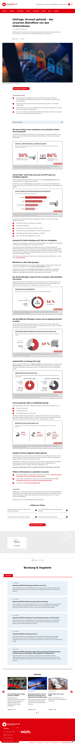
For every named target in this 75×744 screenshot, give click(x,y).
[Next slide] (71, 692)
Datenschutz (32, 742)
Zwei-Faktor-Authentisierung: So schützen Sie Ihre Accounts (50, 510)
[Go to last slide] (3, 692)
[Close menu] (17, 727)
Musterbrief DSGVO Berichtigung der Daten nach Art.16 (29, 585)
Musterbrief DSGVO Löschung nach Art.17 (25, 634)
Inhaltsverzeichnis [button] (17, 122)
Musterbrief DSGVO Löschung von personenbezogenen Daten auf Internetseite (36, 618)
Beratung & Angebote (20, 88)
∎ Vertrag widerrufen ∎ (66, 742)
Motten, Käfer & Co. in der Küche (56, 694)
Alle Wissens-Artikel (36, 525)
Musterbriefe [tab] (8, 575)
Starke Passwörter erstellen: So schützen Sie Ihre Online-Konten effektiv (19, 510)
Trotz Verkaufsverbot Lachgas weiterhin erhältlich (16, 694)
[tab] (36, 712)
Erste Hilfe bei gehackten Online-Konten (47, 517)
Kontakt (47, 742)
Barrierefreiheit (54, 742)
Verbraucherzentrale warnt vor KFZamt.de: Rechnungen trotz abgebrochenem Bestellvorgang (37, 695)
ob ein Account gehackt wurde (32, 483)
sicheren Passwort (20, 257)
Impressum (40, 742)
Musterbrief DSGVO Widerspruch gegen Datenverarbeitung (30, 601)
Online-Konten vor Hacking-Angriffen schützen (18, 517)
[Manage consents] (72, 741)
